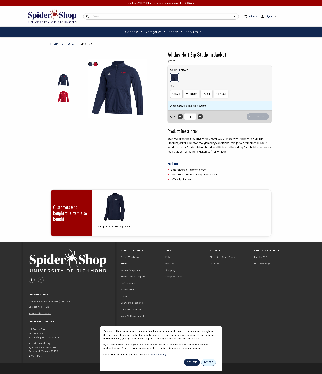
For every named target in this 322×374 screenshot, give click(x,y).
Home (124, 296)
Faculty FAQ (260, 257)
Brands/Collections (132, 302)
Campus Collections (132, 309)
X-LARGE (221, 94)
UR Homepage (262, 263)
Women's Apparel (131, 270)
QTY (172, 116)
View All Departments (133, 315)
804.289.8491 (37, 333)
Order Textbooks (130, 257)
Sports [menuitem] (174, 32)
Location (215, 263)
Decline (191, 362)
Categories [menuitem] (154, 32)
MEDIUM (191, 94)
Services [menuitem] (192, 32)
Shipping (170, 270)
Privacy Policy (158, 354)
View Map (36, 355)
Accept (208, 362)
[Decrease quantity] (180, 116)
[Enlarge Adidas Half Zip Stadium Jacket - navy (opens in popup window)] (63, 80)
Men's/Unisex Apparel (133, 276)
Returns (169, 263)
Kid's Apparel (128, 283)
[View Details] (114, 207)
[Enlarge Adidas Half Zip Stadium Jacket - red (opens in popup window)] (63, 96)
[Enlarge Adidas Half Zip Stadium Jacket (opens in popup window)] (117, 88)
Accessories (128, 289)
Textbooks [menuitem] (131, 32)
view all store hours (40, 313)
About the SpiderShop (222, 257)
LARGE (206, 94)
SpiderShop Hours (39, 306)
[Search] (87, 16)
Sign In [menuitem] (269, 16)
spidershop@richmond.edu (44, 337)
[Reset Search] (234, 16)
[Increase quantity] (200, 116)
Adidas (71, 43)
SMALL (176, 94)
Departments (56, 43)
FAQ (167, 257)
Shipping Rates (174, 276)
